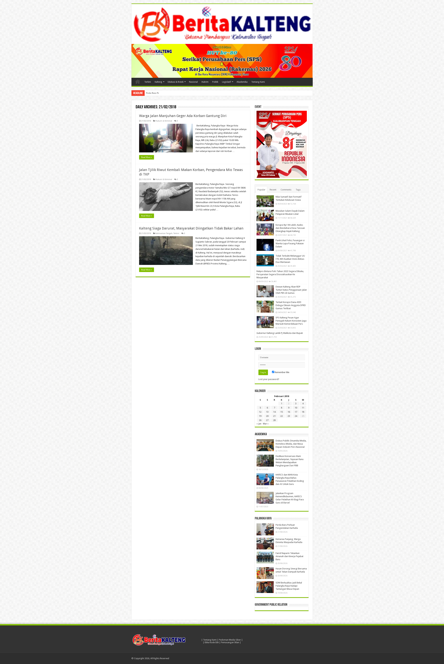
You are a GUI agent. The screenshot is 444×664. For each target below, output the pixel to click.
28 (274, 420)
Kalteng (158, 82)
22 (281, 416)
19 (260, 416)
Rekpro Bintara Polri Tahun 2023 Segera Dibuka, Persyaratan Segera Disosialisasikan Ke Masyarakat (280, 274)
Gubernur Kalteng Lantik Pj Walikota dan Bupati (280, 333)
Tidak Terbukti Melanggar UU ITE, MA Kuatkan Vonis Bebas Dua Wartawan (290, 258)
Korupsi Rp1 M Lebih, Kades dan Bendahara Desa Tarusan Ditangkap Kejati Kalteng (290, 228)
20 (267, 416)
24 (296, 416)
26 (260, 420)
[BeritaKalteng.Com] (222, 24)
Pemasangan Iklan (230, 642)
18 (303, 412)
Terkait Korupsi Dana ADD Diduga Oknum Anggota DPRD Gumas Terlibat (291, 305)
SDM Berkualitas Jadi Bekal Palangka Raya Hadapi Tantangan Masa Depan (289, 585)
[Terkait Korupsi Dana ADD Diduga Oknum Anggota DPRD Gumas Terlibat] (265, 306)
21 (274, 416)
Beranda (137, 81)
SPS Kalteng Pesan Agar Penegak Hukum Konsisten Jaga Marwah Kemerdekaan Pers (291, 320)
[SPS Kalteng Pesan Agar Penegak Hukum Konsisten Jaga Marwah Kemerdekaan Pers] (265, 322)
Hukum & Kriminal (163, 121)
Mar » (265, 423)
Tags (298, 189)
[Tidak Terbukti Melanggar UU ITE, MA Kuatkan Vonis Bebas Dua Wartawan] (265, 260)
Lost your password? (268, 379)
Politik (215, 82)
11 (303, 407)
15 (281, 412)
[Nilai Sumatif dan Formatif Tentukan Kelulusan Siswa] (265, 201)
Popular (261, 189)
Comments (286, 189)
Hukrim (205, 82)
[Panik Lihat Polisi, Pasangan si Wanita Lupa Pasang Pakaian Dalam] (265, 245)
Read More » (146, 157)
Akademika (242, 82)
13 (267, 412)
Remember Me (281, 372)
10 (296, 407)
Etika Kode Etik (212, 642)
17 (296, 412)
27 (267, 420)
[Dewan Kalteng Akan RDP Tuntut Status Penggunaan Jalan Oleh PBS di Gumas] (265, 291)
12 (260, 412)
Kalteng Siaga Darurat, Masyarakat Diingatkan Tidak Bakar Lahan (191, 228)
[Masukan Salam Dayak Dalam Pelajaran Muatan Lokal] (265, 215)
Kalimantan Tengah (163, 233)
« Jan (259, 423)
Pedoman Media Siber (230, 639)
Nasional (193, 82)
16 (289, 412)
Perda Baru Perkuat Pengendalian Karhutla (166, 93)
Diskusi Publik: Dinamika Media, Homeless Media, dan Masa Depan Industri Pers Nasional (291, 443)
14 (274, 412)
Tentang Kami (258, 82)
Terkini (147, 82)
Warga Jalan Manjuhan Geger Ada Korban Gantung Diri (183, 116)
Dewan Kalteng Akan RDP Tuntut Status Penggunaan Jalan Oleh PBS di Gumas (291, 289)
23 (289, 416)
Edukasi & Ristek (175, 82)
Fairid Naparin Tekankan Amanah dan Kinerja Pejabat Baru (289, 556)
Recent (273, 189)
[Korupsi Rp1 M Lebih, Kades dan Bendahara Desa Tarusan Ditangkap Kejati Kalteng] (265, 229)
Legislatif (226, 82)
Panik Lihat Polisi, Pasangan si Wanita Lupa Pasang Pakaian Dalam (290, 243)
